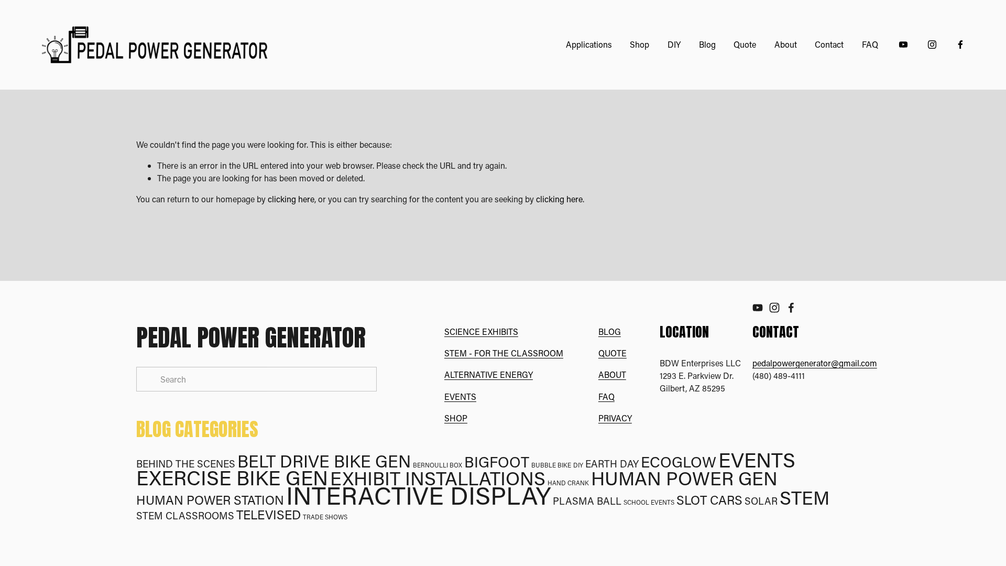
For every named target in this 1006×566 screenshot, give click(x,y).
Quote (745, 44)
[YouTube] (903, 44)
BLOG (609, 331)
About (785, 44)
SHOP (455, 417)
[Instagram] (932, 44)
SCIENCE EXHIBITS (481, 331)
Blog (707, 44)
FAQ (870, 44)
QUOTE (612, 352)
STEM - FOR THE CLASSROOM (503, 352)
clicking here (291, 198)
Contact (829, 44)
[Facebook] (960, 44)
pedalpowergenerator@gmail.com (814, 362)
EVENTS (460, 396)
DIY (674, 44)
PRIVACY (615, 417)
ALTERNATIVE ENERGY (488, 374)
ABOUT (612, 374)
